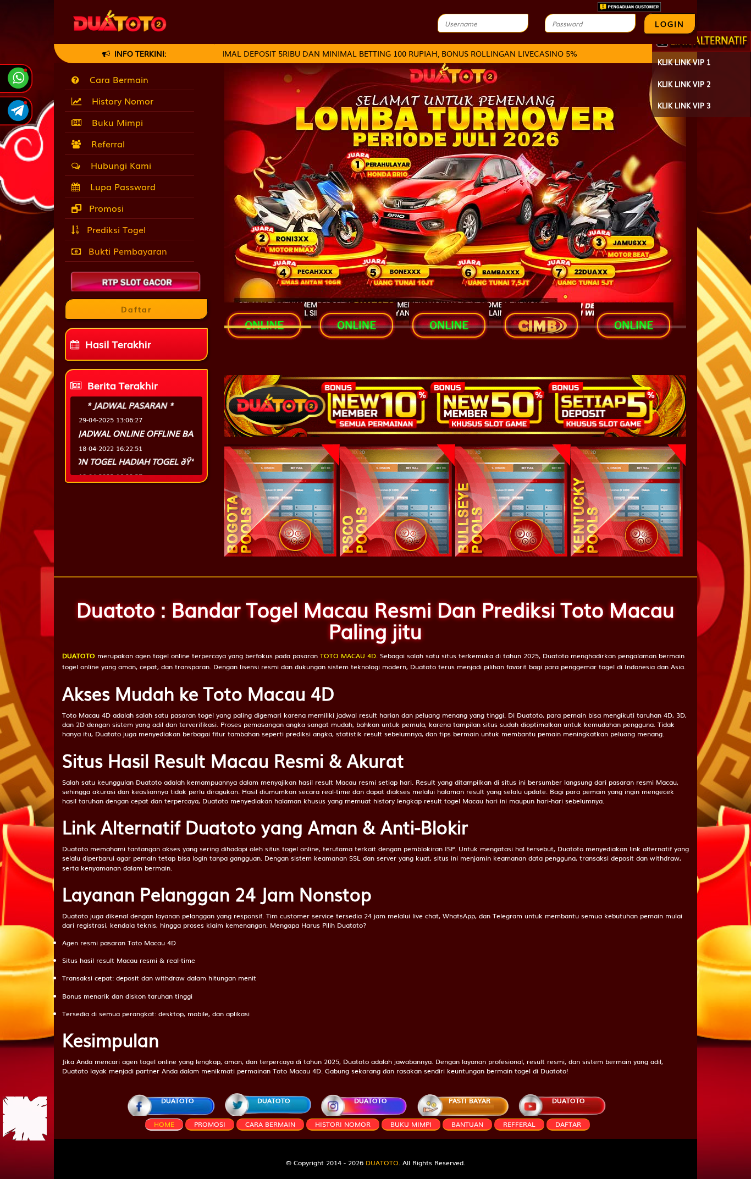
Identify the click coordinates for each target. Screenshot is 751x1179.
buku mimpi (411, 1124)
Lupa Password (120, 186)
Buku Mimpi (114, 122)
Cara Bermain (116, 79)
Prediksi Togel (115, 229)
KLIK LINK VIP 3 (684, 105)
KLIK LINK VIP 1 (684, 62)
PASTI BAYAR (469, 1100)
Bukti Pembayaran (126, 250)
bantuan (467, 1124)
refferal (519, 1124)
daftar (568, 1124)
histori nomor (343, 1124)
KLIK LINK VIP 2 (684, 84)
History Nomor (119, 100)
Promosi (105, 207)
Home (164, 1124)
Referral (105, 143)
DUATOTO (177, 1100)
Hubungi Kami (118, 165)
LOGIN (669, 23)
